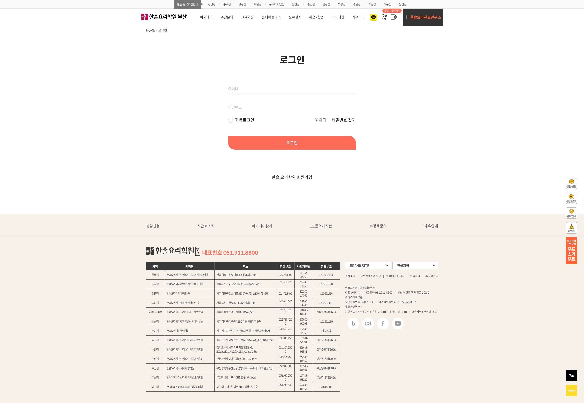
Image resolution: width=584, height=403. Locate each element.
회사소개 (350, 276)
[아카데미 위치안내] (561, 213)
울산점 (403, 4)
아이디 (320, 120)
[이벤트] (561, 228)
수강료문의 (378, 225)
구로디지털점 (276, 4)
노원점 (257, 4)
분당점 (311, 4)
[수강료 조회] (561, 198)
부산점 (372, 4)
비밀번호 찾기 (344, 120)
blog (353, 323)
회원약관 (415, 276)
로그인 (394, 17)
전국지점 (403, 265)
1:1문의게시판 (321, 225)
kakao (571, 390)
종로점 (227, 4)
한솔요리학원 (168, 17)
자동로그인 (244, 120)
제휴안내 (431, 225)
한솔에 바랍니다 (395, 276)
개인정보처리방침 (371, 276)
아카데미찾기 (262, 225)
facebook (383, 323)
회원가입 (384, 17)
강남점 (212, 4)
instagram (368, 323)
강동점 (242, 4)
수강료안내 (431, 276)
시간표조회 (205, 225)
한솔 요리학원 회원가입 (292, 177)
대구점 (387, 4)
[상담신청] (561, 183)
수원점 (357, 4)
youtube (398, 323)
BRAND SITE (359, 265)
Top (571, 375)
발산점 (296, 4)
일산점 (326, 4)
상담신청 (153, 225)
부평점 (341, 4)
